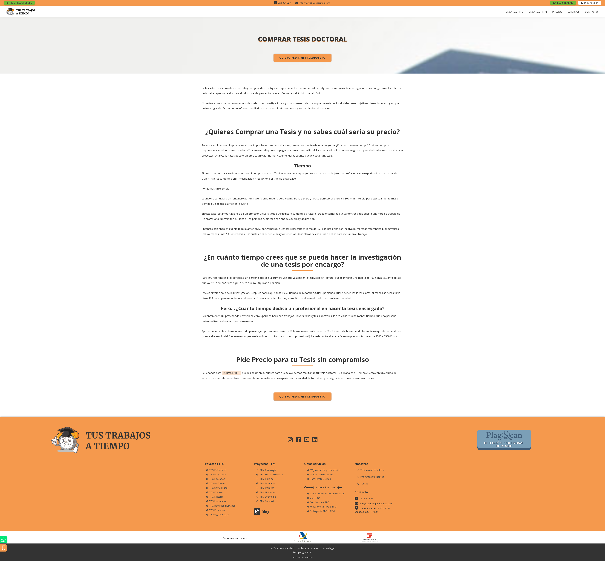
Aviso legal (328, 548)
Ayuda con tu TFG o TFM (323, 506)
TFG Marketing (217, 483)
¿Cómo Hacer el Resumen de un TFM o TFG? (326, 495)
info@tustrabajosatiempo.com (315, 2)
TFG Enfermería (217, 470)
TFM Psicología (267, 470)
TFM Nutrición (267, 492)
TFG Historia (216, 496)
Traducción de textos (321, 474)
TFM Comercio (267, 501)
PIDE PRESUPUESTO (21, 2)
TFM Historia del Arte (271, 474)
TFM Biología (266, 478)
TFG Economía (217, 510)
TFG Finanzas (216, 492)
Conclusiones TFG (319, 502)
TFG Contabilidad (218, 487)
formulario (231, 373)
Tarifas (364, 483)
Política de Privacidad (282, 548)
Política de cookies (308, 548)
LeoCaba (309, 557)
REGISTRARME (565, 2)
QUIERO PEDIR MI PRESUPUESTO (302, 57)
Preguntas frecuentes (372, 476)
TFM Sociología (267, 496)
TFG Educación (217, 478)
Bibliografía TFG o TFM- (323, 511)
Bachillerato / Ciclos (320, 478)
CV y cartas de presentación (325, 470)
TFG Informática (218, 501)
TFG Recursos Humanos (222, 505)
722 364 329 (284, 2)
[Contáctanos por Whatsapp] (3, 539)
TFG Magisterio (217, 474)
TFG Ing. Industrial (219, 514)
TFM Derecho (266, 487)
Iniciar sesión (591, 2)
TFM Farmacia (267, 483)
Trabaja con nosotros (372, 470)
